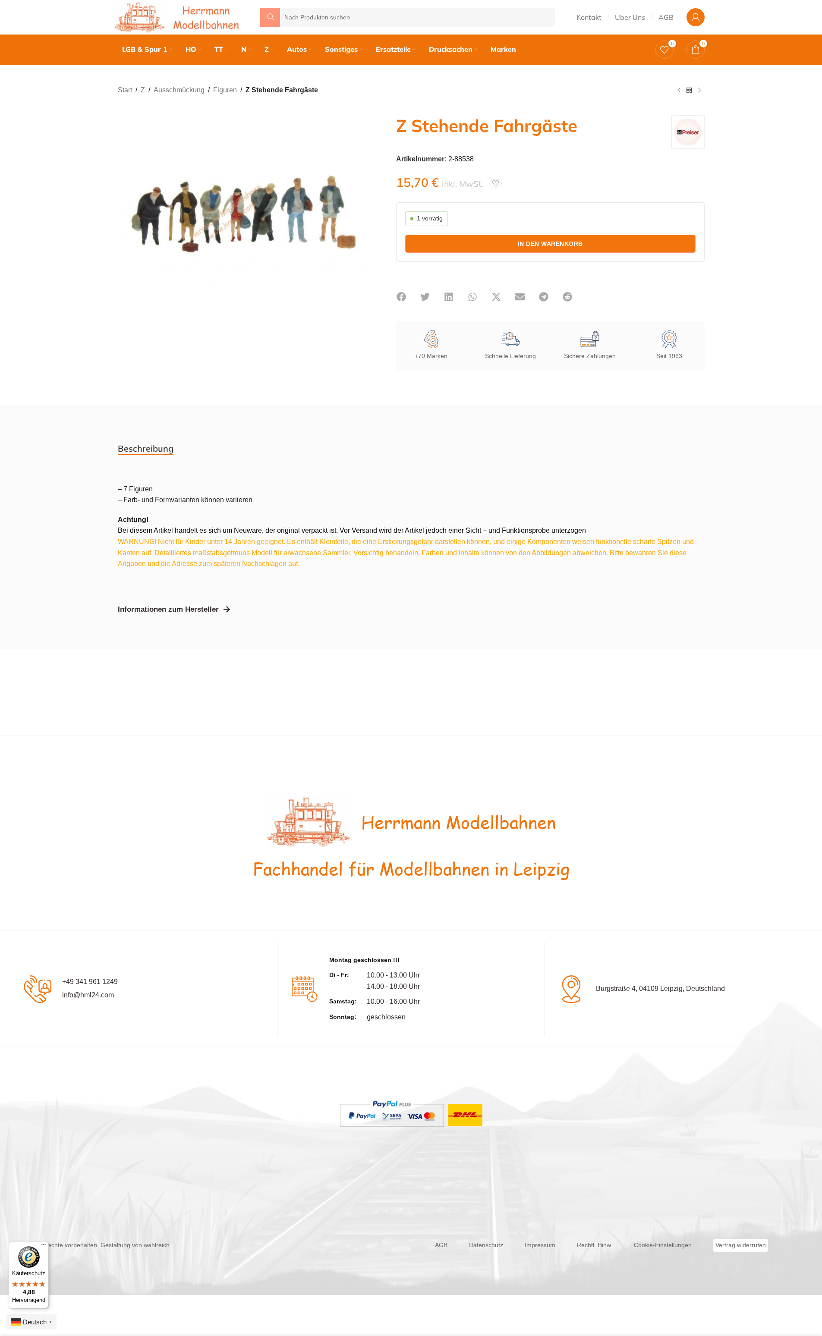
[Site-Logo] (178, 16)
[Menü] (43, 1247)
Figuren (225, 90)
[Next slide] (361, 212)
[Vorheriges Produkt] (679, 90)
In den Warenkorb (550, 243)
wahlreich (157, 1245)
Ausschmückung (179, 90)
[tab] (145, 449)
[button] (401, 297)
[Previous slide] (126, 212)
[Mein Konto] (695, 17)
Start (125, 90)
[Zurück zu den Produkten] (689, 90)
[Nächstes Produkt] (699, 90)
